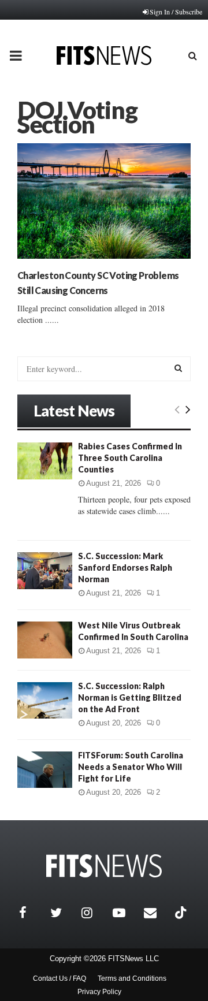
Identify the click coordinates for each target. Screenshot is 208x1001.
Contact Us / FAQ (59, 978)
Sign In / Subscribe (176, 11)
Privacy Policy (99, 992)
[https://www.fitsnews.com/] (104, 866)
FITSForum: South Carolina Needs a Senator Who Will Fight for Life (130, 766)
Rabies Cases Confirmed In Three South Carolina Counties (130, 457)
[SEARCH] (178, 367)
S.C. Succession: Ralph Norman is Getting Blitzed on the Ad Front (129, 697)
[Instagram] (94, 912)
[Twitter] (63, 912)
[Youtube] (125, 912)
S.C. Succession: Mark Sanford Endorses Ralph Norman (125, 567)
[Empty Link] (177, 409)
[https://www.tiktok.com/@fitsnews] (182, 912)
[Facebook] (31, 912)
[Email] (156, 912)
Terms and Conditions (132, 978)
